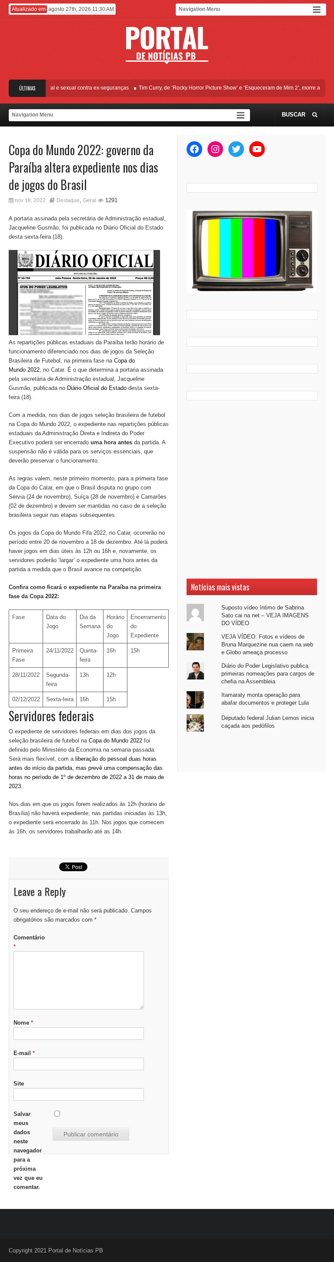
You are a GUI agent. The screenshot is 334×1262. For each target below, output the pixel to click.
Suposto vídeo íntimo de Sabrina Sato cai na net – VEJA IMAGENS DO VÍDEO (265, 615)
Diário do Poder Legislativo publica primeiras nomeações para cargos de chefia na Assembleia (267, 674)
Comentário (29, 942)
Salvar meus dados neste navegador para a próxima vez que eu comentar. (28, 1150)
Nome (23, 1022)
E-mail (24, 1053)
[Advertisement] (252, 489)
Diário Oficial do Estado (97, 388)
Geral (89, 200)
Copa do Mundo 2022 (115, 740)
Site (18, 1083)
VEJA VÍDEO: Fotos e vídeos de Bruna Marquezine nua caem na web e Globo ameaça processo (267, 644)
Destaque (68, 200)
